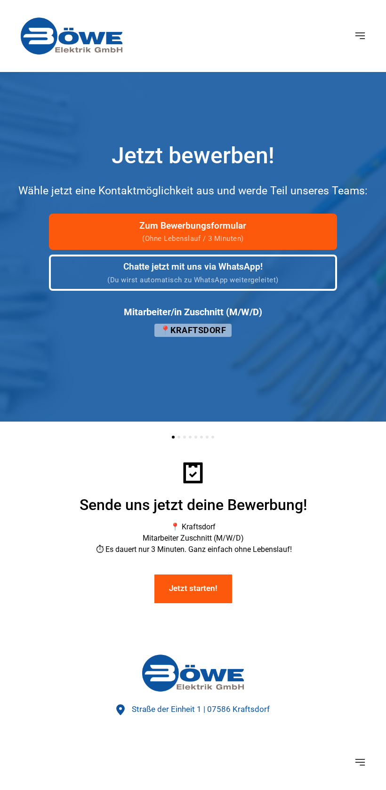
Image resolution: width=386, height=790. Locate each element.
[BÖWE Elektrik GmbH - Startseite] (193, 673)
